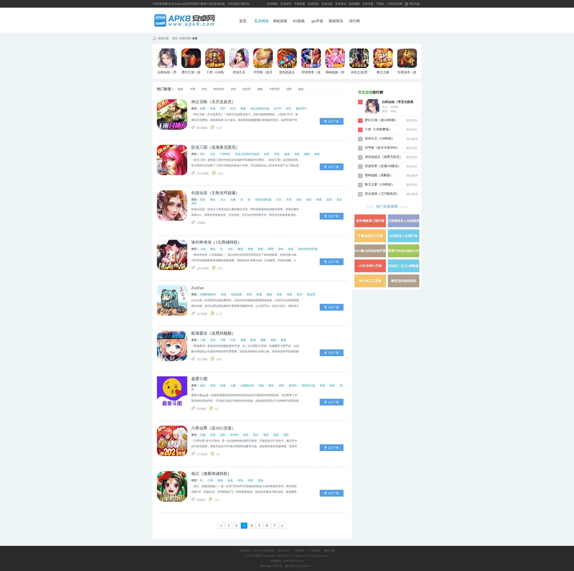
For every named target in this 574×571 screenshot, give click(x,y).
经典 (250, 480)
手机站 (380, 3)
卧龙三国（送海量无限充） (215, 147)
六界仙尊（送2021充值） (213, 428)
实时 (223, 434)
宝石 (278, 199)
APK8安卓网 (394, 3)
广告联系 (314, 550)
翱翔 (270, 249)
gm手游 (317, 21)
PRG (202, 154)
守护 (223, 108)
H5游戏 (298, 21)
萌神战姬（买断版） (379, 175)
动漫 (223, 294)
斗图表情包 (247, 385)
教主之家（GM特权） (380, 184)
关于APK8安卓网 (263, 550)
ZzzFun (197, 288)
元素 (233, 199)
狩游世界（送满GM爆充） (383, 166)
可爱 (223, 340)
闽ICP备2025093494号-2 (299, 566)
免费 (202, 108)
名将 (266, 154)
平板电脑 (299, 3)
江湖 (210, 480)
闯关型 (247, 89)
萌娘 (273, 340)
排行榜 (354, 21)
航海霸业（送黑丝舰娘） (213, 333)
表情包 (293, 385)
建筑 (240, 249)
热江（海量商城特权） (211, 473)
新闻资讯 (336, 21)
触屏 (180, 89)
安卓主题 (327, 3)
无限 (297, 154)
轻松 (332, 385)
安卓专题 (368, 3)
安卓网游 (272, 3)
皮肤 (329, 199)
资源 (289, 294)
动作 (233, 89)
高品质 (311, 294)
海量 (195, 38)
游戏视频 (354, 3)
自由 (280, 249)
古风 (230, 249)
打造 (233, 340)
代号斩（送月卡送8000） (382, 147)
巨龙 (233, 108)
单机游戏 (280, 21)
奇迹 (212, 108)
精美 (260, 249)
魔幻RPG (301, 108)
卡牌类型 (274, 89)
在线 (249, 294)
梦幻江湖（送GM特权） (381, 120)
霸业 (283, 340)
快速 (223, 385)
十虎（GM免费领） (378, 129)
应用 (212, 385)
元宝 (223, 199)
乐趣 (202, 434)
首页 (242, 21)
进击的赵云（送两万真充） (383, 157)
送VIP (277, 108)
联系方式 (283, 550)
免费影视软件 (208, 294)
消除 (289, 89)
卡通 (192, 89)
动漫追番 (236, 294)
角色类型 (218, 89)
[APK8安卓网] (191, 14)
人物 (202, 249)
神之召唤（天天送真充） (213, 102)
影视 (259, 294)
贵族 (260, 480)
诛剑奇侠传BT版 (308, 249)
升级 (212, 434)
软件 (299, 294)
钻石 (288, 108)
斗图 (233, 385)
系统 (194, 203)
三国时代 (225, 154)
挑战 (301, 89)
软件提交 (244, 550)
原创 (212, 340)
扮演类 (234, 434)
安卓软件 (285, 3)
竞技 (276, 434)
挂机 (299, 199)
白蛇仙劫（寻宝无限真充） (397, 102)
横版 (307, 154)
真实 (339, 199)
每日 (309, 199)
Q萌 (212, 154)
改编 (286, 154)
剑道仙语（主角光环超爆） (215, 193)
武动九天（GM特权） (380, 138)
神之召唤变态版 (259, 108)
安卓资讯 (340, 3)
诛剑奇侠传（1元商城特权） (216, 242)
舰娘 (263, 340)
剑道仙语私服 (263, 199)
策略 (260, 89)
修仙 (212, 199)
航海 (253, 340)
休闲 (204, 89)
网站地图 (329, 550)
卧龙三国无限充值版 (247, 154)
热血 (230, 480)
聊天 (271, 385)
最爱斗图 (199, 379)
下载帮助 (299, 550)
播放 (269, 294)
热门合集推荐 (387, 206)
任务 (202, 199)
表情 (281, 385)
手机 (276, 154)
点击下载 (333, 121)
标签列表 (185, 38)
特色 (240, 480)
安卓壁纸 (313, 3)
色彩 (291, 249)
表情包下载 (308, 385)
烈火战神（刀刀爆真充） (382, 193)
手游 (288, 199)
